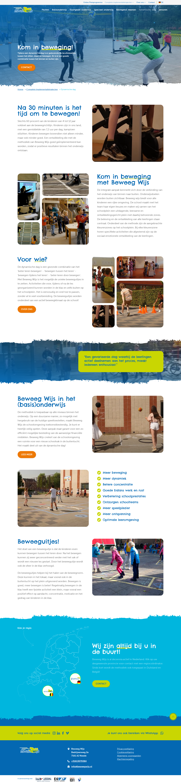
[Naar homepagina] (23, 10)
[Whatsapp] (161, 733)
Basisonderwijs (59, 9)
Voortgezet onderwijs (80, 9)
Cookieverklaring (125, 752)
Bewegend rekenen (126, 9)
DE (162, 2)
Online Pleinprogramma (92, 2)
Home (20, 89)
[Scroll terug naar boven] (173, 717)
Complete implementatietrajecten (118, 2)
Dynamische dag (147, 9)
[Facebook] (62, 733)
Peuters (45, 9)
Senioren (163, 9)
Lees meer (26, 454)
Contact (151, 2)
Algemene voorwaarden (129, 755)
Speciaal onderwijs (103, 9)
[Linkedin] (58, 733)
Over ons (140, 2)
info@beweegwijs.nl (81, 766)
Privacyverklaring (125, 748)
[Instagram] (54, 733)
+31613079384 (79, 761)
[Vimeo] (67, 733)
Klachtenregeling (125, 759)
